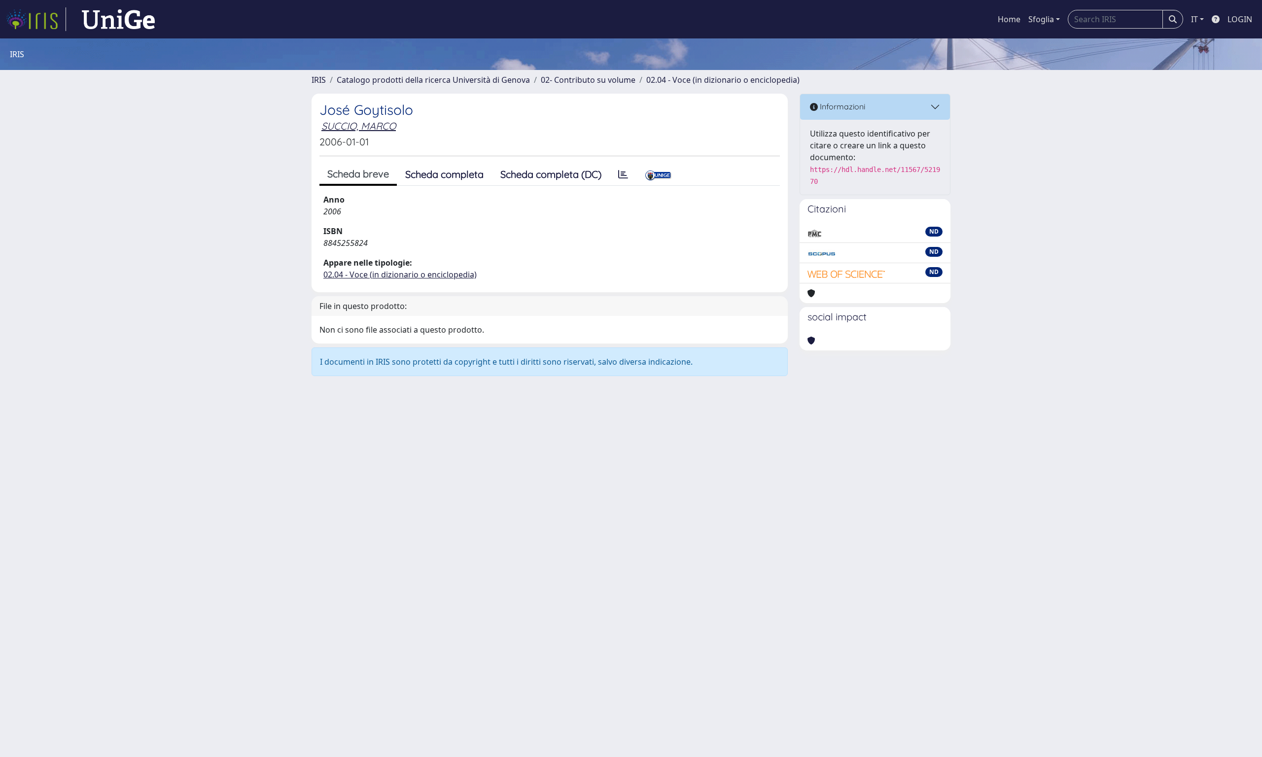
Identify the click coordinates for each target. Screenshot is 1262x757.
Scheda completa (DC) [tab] (550, 174)
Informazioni (841, 106)
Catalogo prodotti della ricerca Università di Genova (433, 79)
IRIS (319, 79)
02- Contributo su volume (588, 79)
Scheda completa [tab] (444, 174)
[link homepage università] (118, 19)
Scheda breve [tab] (358, 174)
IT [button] (1194, 19)
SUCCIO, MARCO (358, 126)
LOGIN (1239, 19)
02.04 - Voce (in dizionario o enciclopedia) (723, 79)
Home (1009, 19)
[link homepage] (36, 19)
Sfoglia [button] (1041, 19)
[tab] (623, 174)
